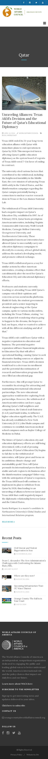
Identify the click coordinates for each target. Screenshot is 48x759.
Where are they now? (24, 575)
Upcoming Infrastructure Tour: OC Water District (28, 587)
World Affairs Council (28, 133)
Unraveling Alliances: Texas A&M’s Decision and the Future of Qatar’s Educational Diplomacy (24, 121)
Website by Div (33, 755)
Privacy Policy (16, 755)
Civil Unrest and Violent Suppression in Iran (25, 549)
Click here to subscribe (13, 705)
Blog (4, 135)
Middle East (12, 135)
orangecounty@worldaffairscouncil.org (25, 717)
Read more (7, 522)
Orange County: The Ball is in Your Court (28, 599)
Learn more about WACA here (17, 683)
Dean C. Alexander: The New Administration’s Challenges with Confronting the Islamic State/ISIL (24, 563)
